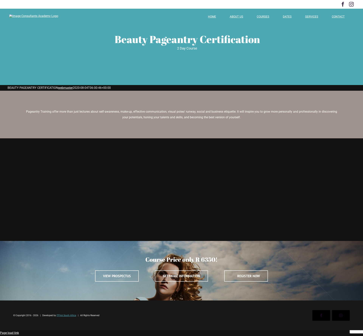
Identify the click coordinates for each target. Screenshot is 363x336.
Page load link (9, 333)
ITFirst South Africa (66, 315)
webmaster (65, 88)
